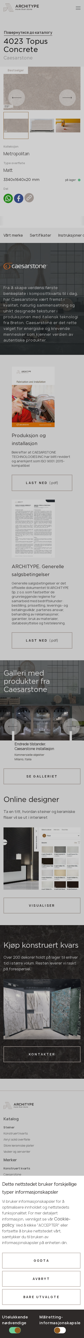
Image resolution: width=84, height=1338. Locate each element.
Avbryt (41, 1279)
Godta (41, 1260)
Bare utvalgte (41, 1297)
